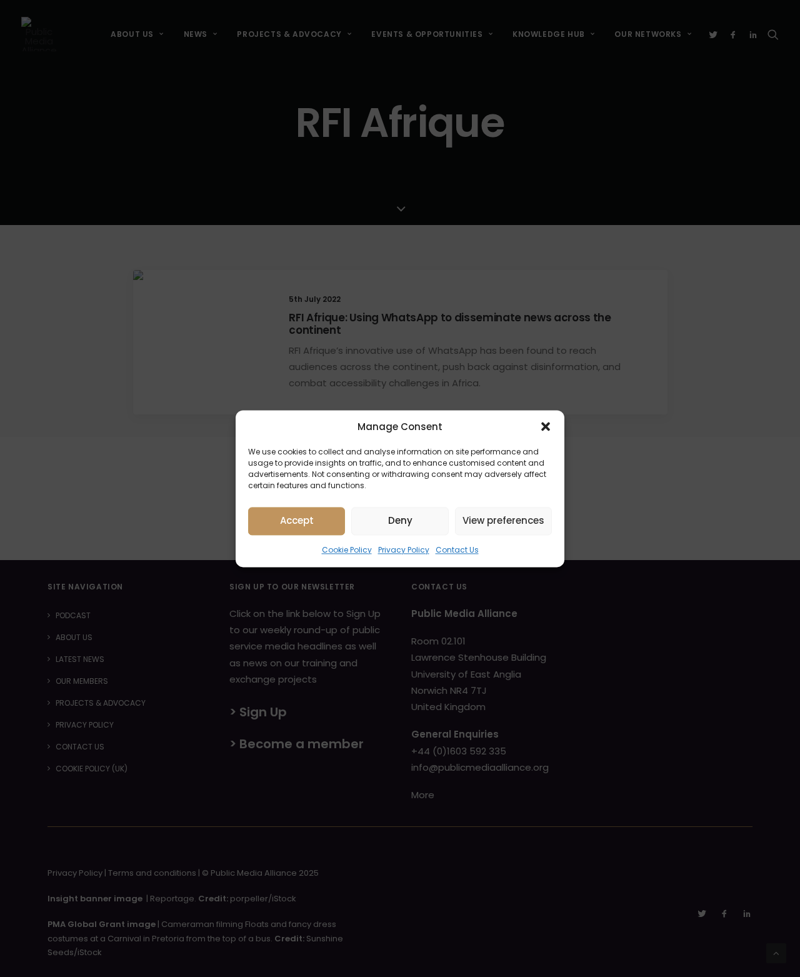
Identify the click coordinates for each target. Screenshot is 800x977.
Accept (297, 520)
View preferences (503, 520)
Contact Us (457, 549)
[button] (545, 426)
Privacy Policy (403, 549)
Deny (400, 520)
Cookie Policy (347, 549)
